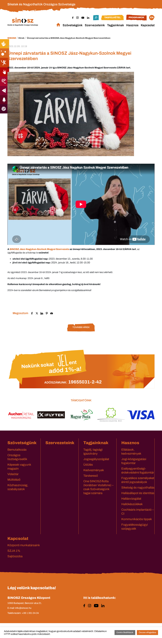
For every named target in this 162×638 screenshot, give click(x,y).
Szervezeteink (95, 25)
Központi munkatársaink (23, 545)
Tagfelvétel (112, 17)
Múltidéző (13, 479)
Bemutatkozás (17, 449)
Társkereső (90, 475)
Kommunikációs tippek (136, 519)
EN (151, 17)
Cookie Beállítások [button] (124, 632)
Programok (136, 17)
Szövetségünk (72, 25)
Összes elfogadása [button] (147, 632)
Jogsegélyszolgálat (96, 459)
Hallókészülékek (132, 504)
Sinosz (11, 38)
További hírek (81, 327)
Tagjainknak (115, 25)
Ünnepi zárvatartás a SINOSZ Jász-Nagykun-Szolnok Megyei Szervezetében (68, 38)
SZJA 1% (13, 550)
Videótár (13, 474)
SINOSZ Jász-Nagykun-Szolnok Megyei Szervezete (39, 249)
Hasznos (132, 25)
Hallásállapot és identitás (137, 493)
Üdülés (88, 464)
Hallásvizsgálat (131, 498)
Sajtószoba (14, 556)
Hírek (21, 38)
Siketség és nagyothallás (137, 487)
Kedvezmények (93, 470)
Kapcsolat (148, 25)
